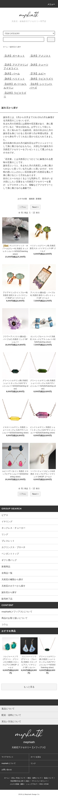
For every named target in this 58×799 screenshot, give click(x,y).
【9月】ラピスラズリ (41, 79)
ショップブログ (31, 784)
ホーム (5, 47)
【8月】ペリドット (14, 79)
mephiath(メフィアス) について (17, 611)
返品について (48, 778)
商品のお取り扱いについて (15, 618)
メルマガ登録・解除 (17, 784)
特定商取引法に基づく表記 (20, 781)
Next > (35, 207)
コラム (5, 624)
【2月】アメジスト (40, 56)
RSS (41, 784)
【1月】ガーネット (14, 56)
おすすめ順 (22, 199)
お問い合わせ (7, 769)
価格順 (31, 199)
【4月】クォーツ (39, 64)
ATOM (46, 784)
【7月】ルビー (38, 73)
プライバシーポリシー (39, 781)
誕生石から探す (15, 47)
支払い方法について (18, 778)
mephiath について (9, 763)
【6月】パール (12, 73)
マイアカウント (7, 757)
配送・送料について (35, 778)
